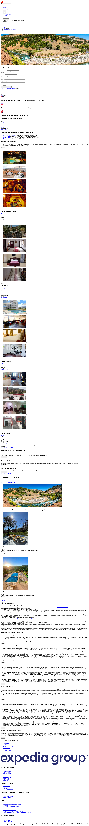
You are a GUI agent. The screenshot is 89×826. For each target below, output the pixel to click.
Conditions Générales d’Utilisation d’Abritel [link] (12, 804)
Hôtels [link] (4, 27)
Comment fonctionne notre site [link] (9, 810)
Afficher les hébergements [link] (6, 458)
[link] (14, 6)
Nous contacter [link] (6, 788)
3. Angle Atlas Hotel (7, 137)
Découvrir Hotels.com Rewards (12, 23)
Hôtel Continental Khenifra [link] (22, 618)
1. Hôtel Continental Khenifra (9, 135)
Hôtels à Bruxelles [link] (7, 771)
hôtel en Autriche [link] (6, 775)
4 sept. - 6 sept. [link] (4, 129)
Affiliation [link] (5, 795)
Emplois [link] (5, 819)
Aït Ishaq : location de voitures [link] (9, 750)
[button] (44, 632)
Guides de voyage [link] (7, 820)
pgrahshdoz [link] (31, 618)
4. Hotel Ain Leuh (7, 138)
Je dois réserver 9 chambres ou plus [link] (8, 88)
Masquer (2, 147)
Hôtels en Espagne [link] (7, 777)
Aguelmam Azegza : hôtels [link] (8, 746)
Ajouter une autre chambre (6, 86)
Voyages (5, 16)
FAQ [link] (4, 787)
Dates (2, 72)
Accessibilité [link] (5, 805)
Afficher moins (4, 456)
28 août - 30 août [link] (4, 127)
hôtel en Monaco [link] (6, 778)
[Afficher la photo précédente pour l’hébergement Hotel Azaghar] (1, 283)
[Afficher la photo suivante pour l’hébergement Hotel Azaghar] (2, 283)
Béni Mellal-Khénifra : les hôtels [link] (9, 29)
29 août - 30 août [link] (4, 124)
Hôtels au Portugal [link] (7, 779)
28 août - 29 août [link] (4, 122)
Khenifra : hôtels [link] (6, 748)
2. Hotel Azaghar (6, 136)
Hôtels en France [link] (6, 770)
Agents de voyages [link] (7, 797)
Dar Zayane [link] (37, 618)
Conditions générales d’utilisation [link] (10, 803)
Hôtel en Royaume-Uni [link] (8, 773)
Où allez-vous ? (4, 71)
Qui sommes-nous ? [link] (7, 817)
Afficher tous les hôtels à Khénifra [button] (8, 482)
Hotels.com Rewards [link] (7, 821)
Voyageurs (3, 73)
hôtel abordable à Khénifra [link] (62, 607)
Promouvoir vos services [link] (8, 796)
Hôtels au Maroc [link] (6, 772)
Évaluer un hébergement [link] (8, 789)
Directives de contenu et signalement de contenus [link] (13, 811)
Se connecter (6, 19)
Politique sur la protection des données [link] (11, 806)
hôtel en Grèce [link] (6, 780)
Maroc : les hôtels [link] (6, 30)
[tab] (6, 743)
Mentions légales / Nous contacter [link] (10, 808)
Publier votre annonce (7, 14)
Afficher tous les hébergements (7, 447)
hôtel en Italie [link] (6, 774)
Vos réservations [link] (6, 786)
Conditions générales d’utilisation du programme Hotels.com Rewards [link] (17, 812)
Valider (17, 88)
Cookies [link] (5, 807)
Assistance (5, 15)
